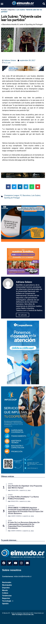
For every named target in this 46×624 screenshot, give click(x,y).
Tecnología (6, 601)
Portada (4, 10)
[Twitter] (9, 563)
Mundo (5, 590)
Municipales (7, 585)
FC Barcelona (25, 195)
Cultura (5, 593)
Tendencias (7, 596)
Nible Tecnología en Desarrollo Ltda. (23, 614)
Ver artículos (22, 315)
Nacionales (6, 582)
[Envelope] (27, 563)
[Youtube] (15, 563)
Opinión (5, 603)
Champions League (11, 195)
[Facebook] (3, 563)
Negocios (6, 598)
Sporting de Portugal (12, 198)
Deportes (11, 10)
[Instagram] (21, 563)
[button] (2, 4)
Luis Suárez (35, 195)
